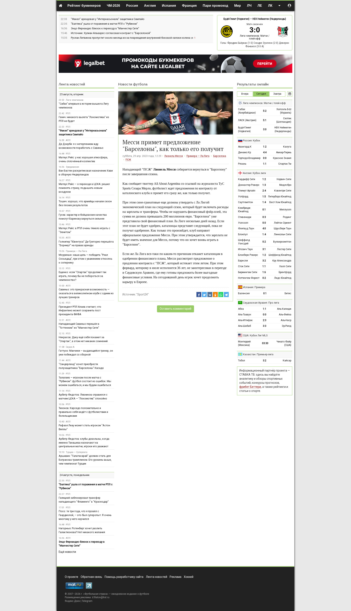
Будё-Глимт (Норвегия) (236, 18)
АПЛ (68, 140)
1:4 (264, 202)
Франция (189, 5)
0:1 (264, 209)
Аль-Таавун (244, 314)
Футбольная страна (95, 593)
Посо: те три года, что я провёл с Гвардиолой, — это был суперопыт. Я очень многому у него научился (85, 515)
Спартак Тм (284, 163)
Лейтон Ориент (282, 222)
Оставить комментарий (175, 308)
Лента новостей (72, 84)
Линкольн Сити (282, 234)
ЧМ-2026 (113, 5)
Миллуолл (285, 209)
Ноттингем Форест (248, 278)
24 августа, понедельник (75, 475)
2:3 (264, 320)
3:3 (264, 326)
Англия (150, 5)
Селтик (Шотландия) (283, 120)
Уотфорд (243, 196)
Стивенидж (244, 217)
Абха (241, 308)
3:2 (264, 260)
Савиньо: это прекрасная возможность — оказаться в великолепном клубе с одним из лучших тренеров (86, 293)
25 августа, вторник (71, 94)
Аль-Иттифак (245, 320)
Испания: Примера (254, 287)
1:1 (264, 163)
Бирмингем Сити (247, 272)
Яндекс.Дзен (72, 601)
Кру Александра (281, 260)
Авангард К (244, 146)
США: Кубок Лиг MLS (255, 335)
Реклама (175, 576)
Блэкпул (243, 234)
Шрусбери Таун (282, 228)
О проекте (71, 576)
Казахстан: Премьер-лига (258, 354)
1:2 (264, 146)
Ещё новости (67, 551)
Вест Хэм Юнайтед (280, 202)
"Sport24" (142, 294)
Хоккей (188, 576)
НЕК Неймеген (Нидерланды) (269, 18)
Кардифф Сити (246, 179)
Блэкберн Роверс (248, 255)
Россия (132, 5)
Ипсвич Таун (245, 249)
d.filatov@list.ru (100, 597)
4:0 (264, 228)
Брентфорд (285, 272)
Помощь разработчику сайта (124, 576)
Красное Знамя (282, 158)
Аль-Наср (286, 320)
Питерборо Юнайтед (279, 196)
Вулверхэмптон (282, 241)
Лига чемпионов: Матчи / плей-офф (254, 37)
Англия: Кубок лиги (254, 173)
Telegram (87, 601)
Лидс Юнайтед (282, 278)
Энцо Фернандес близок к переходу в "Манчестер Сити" (105, 28)
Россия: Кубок (251, 140)
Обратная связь (91, 576)
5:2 (264, 110)
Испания (169, 5)
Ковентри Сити (282, 190)
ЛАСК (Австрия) (247, 120)
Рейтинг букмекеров (84, 5)
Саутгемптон (245, 202)
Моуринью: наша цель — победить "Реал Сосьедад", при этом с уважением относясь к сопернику (85, 258)
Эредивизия (72, 167)
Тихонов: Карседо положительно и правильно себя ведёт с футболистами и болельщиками (83, 412)
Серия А (70, 347)
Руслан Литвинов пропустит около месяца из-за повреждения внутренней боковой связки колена (131, 37)
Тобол (241, 360)
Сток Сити (243, 266)
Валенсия (244, 293)
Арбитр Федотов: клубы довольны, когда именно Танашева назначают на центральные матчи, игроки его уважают (84, 442)
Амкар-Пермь (283, 152)
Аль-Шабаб (244, 326)
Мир (237, 5)
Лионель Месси (173, 156)
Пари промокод (215, 5)
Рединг (287, 217)
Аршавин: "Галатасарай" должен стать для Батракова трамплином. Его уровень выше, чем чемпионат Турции (85, 459)
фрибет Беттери (250, 386)
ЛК (270, 5)
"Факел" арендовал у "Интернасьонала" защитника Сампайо (107, 19)
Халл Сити (285, 266)
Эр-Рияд (286, 326)
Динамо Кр (244, 152)
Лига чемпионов (74, 100)
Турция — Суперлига (76, 452)
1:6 (264, 272)
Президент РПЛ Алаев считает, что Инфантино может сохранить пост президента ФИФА (80, 310)
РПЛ (68, 113)
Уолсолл (243, 222)
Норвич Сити (284, 179)
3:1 (264, 249)
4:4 (264, 152)
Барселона (219, 156)
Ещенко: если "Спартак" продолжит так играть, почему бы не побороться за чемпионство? (82, 276)
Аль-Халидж (284, 308)
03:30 (265, 343)
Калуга (287, 146)
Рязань (242, 163)
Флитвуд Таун (246, 228)
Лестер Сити (284, 249)
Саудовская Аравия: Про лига (261, 302)
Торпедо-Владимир (249, 158)
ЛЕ (260, 5)
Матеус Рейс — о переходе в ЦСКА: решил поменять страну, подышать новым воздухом (84, 188)
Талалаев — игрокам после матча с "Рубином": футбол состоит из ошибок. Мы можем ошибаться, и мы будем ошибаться (85, 381)
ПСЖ (128, 159)
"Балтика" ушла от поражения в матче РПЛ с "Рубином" (104, 23)
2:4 (264, 190)
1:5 (264, 196)
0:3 (264, 217)
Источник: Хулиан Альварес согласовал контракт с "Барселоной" (111, 33)
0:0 (264, 158)
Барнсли (243, 260)
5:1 (264, 120)
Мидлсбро (285, 185)
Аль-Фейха (285, 314)
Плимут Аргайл (246, 190)
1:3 (264, 185)
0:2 (264, 241)
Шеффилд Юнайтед (280, 255)
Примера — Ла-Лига (197, 156)
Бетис (288, 293)
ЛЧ (249, 5)
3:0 (264, 129)
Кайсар (287, 360)
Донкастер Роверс (248, 185)
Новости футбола (132, 84)
